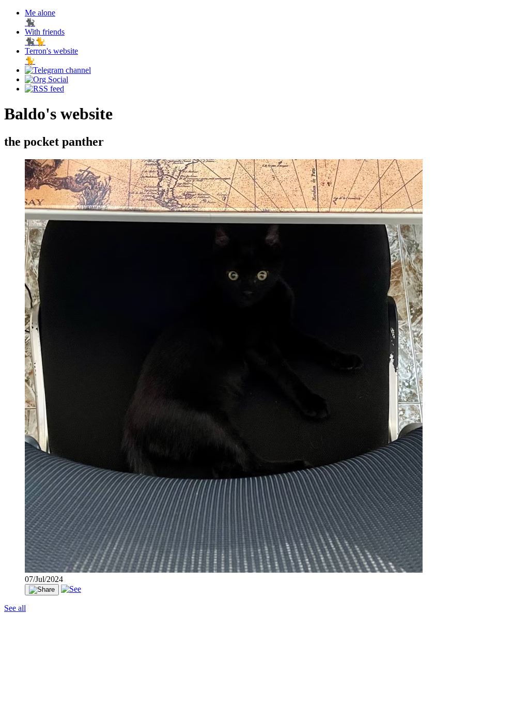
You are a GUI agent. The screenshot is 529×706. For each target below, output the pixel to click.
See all (15, 608)
